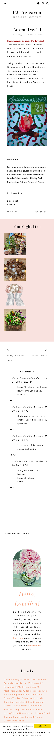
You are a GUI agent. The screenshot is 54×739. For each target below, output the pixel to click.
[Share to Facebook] (36, 211)
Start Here (18, 638)
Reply (13, 400)
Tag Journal (27, 716)
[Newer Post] (11, 350)
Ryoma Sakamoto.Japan (24, 378)
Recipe (9, 686)
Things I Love (31, 686)
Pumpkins (19, 713)
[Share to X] (41, 211)
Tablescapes (34, 690)
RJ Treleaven (27, 12)
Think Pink (18, 720)
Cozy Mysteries (22, 705)
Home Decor (32, 679)
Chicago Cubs (12, 716)
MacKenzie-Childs (14, 690)
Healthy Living (12, 709)
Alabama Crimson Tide (37, 713)
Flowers (37, 683)
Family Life (22, 683)
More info (35, 735)
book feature (28, 709)
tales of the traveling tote (29, 698)
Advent (13, 211)
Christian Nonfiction (15, 701)
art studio (37, 705)
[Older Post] (42, 350)
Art (18, 686)
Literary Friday (13, 679)
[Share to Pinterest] (45, 211)
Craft (32, 701)
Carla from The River (23, 461)
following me (34, 645)
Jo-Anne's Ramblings (23, 407)
